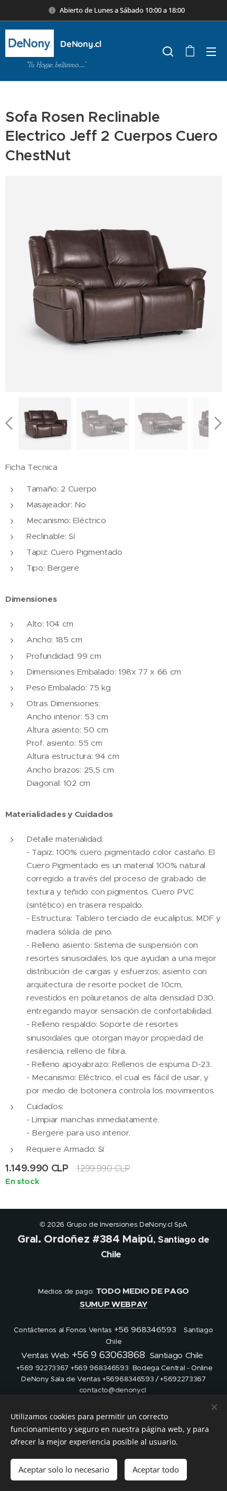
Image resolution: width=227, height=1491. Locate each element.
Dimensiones (30, 599)
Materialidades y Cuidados (59, 814)
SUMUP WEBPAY (113, 1304)
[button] (167, 51)
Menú (211, 51)
